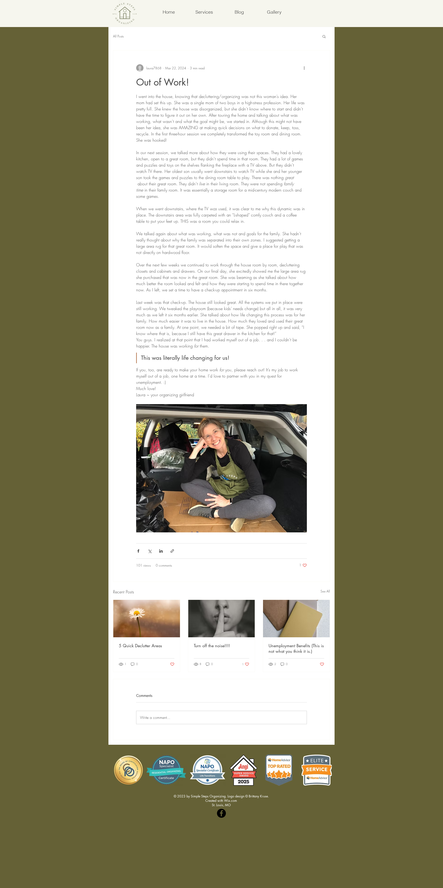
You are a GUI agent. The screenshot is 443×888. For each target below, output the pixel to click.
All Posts (118, 36)
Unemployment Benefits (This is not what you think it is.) (296, 648)
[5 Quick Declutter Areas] (146, 618)
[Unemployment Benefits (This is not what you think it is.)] (296, 618)
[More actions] (304, 68)
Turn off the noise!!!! (212, 645)
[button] (324, 36)
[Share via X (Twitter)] (149, 551)
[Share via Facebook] (138, 551)
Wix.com (230, 800)
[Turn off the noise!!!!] (221, 618)
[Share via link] (172, 551)
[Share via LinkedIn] (161, 551)
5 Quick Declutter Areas (140, 645)
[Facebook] (221, 813)
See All (325, 591)
